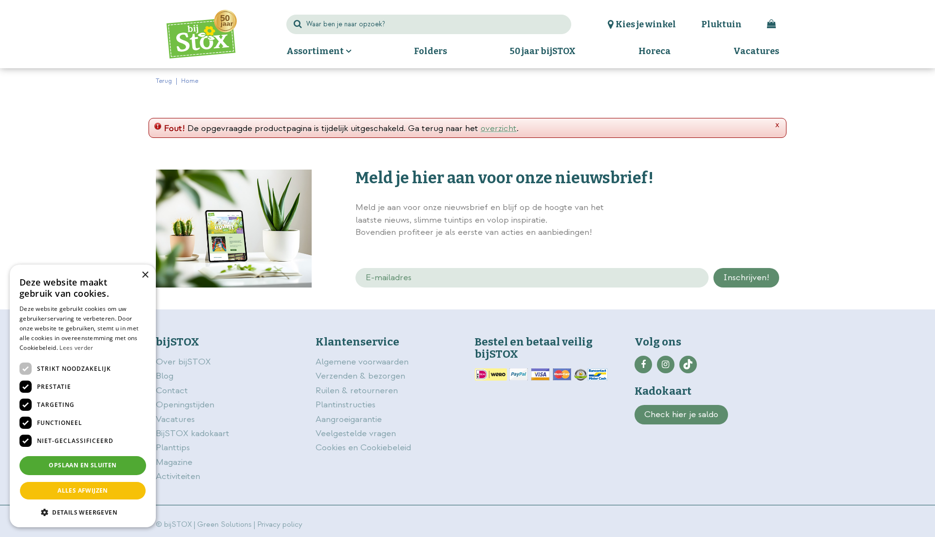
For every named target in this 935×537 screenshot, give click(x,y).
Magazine (174, 462)
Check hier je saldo (681, 414)
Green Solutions (224, 524)
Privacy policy (279, 524)
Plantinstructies (345, 405)
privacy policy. (724, 208)
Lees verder (76, 348)
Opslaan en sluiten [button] (82, 465)
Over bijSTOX (183, 362)
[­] (643, 364)
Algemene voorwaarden (363, 362)
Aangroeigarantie (349, 419)
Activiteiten (178, 476)
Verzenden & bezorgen (360, 376)
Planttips (173, 447)
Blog (164, 376)
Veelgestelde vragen (356, 433)
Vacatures (175, 419)
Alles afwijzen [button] (82, 490)
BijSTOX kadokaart (192, 433)
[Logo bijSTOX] (201, 34)
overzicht (499, 128)
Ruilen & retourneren (357, 390)
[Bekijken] (771, 24)
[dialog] (83, 396)
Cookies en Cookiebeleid (363, 447)
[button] (82, 512)
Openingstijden (185, 405)
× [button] (145, 275)
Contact (172, 390)
